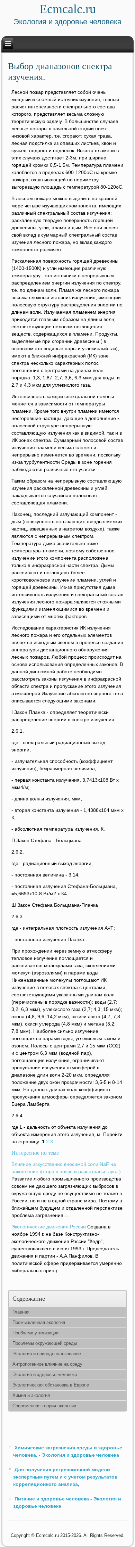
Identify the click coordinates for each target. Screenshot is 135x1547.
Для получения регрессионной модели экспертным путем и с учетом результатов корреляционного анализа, (65, 1477)
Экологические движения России (48, 1226)
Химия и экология (31, 1395)
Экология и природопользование (46, 1353)
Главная (20, 1312)
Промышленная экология (38, 1322)
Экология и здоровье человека (44, 1374)
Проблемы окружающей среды (44, 1343)
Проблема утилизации (35, 1332)
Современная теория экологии (44, 1405)
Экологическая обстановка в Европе (50, 1385)
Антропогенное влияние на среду (47, 1364)
